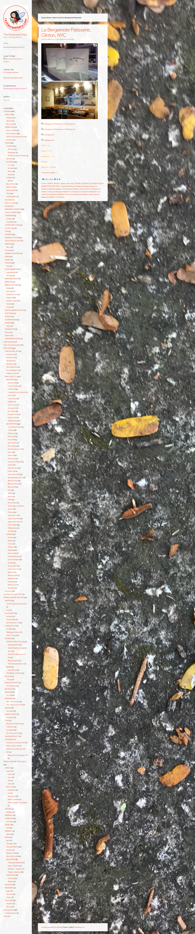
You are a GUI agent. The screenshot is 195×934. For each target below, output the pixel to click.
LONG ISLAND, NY (11, 351)
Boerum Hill (12, 383)
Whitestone (12, 585)
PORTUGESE (9, 313)
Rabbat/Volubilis (13, 799)
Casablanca (12, 790)
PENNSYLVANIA (11, 714)
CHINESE (9, 146)
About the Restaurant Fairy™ (14, 47)
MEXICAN (8, 282)
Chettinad (11, 878)
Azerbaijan (9, 200)
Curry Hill (11, 439)
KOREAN (9, 178)
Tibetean (8, 335)
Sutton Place (12, 503)
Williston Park (11, 373)
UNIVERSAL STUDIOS (14, 673)
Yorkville (11, 531)
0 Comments (60, 197)
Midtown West (13, 484)
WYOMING (9, 739)
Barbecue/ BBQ (10, 203)
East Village (12, 446)
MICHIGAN (9, 689)
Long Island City (13, 569)
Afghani (9, 288)
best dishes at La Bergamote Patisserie (78, 186)
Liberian (9, 121)
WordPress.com (79, 927)
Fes (9, 793)
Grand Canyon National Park (16, 604)
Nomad (10, 496)
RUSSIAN (8, 316)
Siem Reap (10, 821)
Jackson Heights (14, 559)
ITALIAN (8, 263)
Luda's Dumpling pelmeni (12, 345)
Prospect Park (13, 414)
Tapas (8, 326)
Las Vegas (9, 711)
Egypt (8, 771)
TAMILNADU (11, 875)
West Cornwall (11, 635)
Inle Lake (9, 894)
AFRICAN (8, 114)
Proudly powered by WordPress (51, 927)
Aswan (10, 774)
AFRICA (7, 768)
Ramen (10, 171)
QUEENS (9, 534)
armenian (9, 291)
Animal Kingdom (13, 645)
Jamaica (10, 563)
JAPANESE (10, 162)
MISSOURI (8, 692)
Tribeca (10, 512)
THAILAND (9, 900)
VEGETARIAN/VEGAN (12, 338)
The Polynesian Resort (16, 664)
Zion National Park (13, 733)
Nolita (10, 493)
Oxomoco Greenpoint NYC (12, 594)
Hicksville (9, 361)
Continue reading (49, 172)
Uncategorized (8, 910)
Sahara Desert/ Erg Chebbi (17, 802)
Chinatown (11, 433)
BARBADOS (9, 815)
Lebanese (9, 297)
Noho (10, 490)
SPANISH (8, 323)
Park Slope (12, 411)
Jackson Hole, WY (12, 746)
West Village (12, 525)
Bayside (10, 540)
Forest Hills (12, 553)
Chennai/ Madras (12, 847)
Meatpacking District (15, 477)
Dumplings (11, 152)
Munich (9, 834)
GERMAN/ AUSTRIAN (12, 253)
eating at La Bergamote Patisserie (58, 192)
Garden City (10, 354)
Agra (8, 840)
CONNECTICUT (10, 626)
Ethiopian (9, 118)
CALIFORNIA (9, 613)
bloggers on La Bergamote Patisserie (67, 189)
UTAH (7, 720)
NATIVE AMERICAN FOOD (14, 310)
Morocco (9, 787)
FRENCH (8, 244)
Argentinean (10, 272)
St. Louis (9, 695)
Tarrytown (9, 591)
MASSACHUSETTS (12, 683)
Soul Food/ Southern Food (15, 136)
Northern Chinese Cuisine (17, 155)
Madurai (11, 881)
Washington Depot (13, 632)
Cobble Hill (12, 389)
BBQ (9, 181)
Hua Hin (9, 907)
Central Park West (14, 427)
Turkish (9, 304)
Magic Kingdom (13, 660)
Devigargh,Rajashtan (15, 862)
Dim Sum (11, 149)
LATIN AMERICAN (11, 269)
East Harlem (12, 443)
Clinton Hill (70, 183)
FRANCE (8, 825)
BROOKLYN (10, 380)
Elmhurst (11, 547)
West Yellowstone (13, 701)
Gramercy (11, 458)
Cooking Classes (11, 913)
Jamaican (9, 219)
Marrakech (12, 796)
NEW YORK (55, 186)
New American (11, 133)
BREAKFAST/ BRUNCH (13, 209)
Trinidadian (10, 222)
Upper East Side (14, 518)
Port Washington (12, 370)
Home (5, 43)
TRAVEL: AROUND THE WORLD (14, 761)
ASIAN (7, 143)
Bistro (8, 247)
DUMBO (11, 402)
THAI (8, 193)
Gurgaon (9, 850)
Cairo (10, 777)
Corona (10, 544)
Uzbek (5, 916)
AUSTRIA (8, 809)
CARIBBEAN (9, 215)
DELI (6, 231)
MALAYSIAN (11, 184)
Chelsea (62, 183)
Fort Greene (12, 405)
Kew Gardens (12, 566)
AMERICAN (9, 127)
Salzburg (9, 812)
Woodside (11, 588)
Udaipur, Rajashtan (14, 872)
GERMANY (9, 831)
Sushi (10, 174)
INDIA (7, 837)
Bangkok (9, 903)
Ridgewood (12, 578)
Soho (9, 499)
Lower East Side (13, 474)
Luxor (10, 784)
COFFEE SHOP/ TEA (12, 225)
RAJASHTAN (10, 859)
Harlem (10, 465)
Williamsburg (12, 421)
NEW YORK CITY (11, 376)
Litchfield (9, 629)
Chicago (9, 679)
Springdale (10, 730)
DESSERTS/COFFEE (97, 183)
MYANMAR (9, 888)
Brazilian (8, 206)
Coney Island (12, 398)
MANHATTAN (46, 186)
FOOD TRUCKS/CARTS (13, 241)
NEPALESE (10, 187)
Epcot (10, 651)
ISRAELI (8, 260)
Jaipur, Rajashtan (14, 866)
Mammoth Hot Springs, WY (18, 755)
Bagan (8, 891)
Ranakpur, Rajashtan (15, 869)
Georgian (8, 250)
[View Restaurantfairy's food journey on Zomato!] (15, 61)
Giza (9, 780)
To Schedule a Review (11, 72)
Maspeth (11, 572)
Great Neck (10, 357)
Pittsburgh (10, 717)
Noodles (11, 168)
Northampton (11, 686)
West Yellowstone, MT (14, 705)
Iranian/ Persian (12, 294)
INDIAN (9, 159)
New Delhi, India (12, 856)
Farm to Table (11, 130)
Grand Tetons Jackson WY (15, 742)
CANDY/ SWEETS (53, 183)
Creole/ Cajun (10, 228)
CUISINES (77, 183)
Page (8, 610)
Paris (8, 828)
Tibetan (7, 332)
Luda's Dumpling (9, 342)
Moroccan (10, 124)
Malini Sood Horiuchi (67, 39)
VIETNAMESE (11, 196)
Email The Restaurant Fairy (13, 78)
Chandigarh (10, 843)
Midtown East (13, 481)
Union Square (12, 515)
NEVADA (8, 708)
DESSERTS (85, 183)
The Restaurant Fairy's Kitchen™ (15, 88)
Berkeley (9, 616)
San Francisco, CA (12, 623)
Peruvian (9, 275)
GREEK (7, 256)
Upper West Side (14, 522)
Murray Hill (12, 487)
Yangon (9, 897)
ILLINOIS (8, 676)
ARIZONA (8, 600)
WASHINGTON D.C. (12, 736)
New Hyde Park (12, 367)
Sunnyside (11, 582)
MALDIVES (9, 885)
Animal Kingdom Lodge (16, 648)
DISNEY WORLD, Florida (15, 641)
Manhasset (10, 364)
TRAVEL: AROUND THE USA (13, 597)
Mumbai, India (11, 853)
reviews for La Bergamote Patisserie (76, 194)
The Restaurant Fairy (15, 34)
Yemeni (9, 307)
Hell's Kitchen (13, 468)
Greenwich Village (14, 462)
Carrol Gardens (13, 386)
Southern (9, 140)
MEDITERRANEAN (11, 279)
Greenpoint (12, 408)
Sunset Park (12, 417)
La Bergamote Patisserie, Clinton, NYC (66, 32)
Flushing (11, 550)
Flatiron (11, 455)
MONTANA (9, 698)
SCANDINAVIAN (11, 320)
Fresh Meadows (13, 556)
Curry (10, 165)
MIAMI (9, 667)
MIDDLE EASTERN (11, 285)
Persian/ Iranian (12, 301)
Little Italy (11, 471)
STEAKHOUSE (10, 329)
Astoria (10, 537)
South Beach (12, 670)
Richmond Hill (13, 575)
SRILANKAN (10, 190)
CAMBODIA (9, 818)
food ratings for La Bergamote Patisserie (83, 192)
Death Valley (10, 619)
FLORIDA (8, 638)
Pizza (8, 266)
